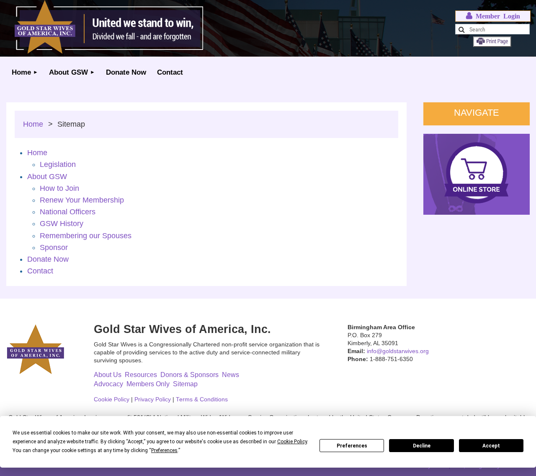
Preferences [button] (164, 450)
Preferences (352, 446)
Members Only (148, 384)
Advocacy (108, 384)
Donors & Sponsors (189, 374)
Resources (141, 374)
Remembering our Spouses (85, 235)
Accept (491, 446)
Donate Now (48, 259)
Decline (421, 446)
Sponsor (54, 247)
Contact (40, 271)
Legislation (58, 164)
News (230, 374)
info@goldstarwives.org (398, 351)
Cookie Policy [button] (292, 442)
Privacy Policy (152, 399)
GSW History (61, 223)
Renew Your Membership (82, 200)
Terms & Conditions (202, 399)
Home (33, 124)
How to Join (59, 188)
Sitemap (185, 384)
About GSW (47, 176)
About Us (107, 374)
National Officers (67, 212)
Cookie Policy (111, 399)
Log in (493, 16)
